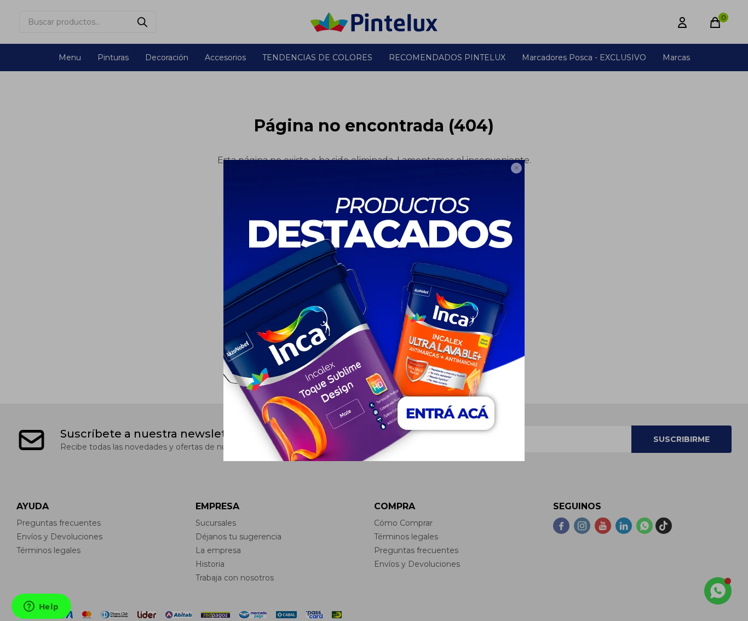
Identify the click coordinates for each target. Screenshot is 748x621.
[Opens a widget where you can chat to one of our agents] (41, 607)
